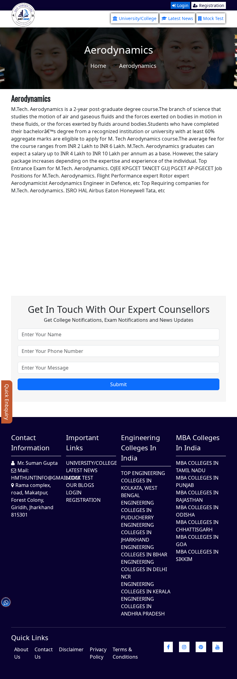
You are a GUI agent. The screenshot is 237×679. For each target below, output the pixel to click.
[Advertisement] (118, 237)
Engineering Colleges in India (140, 447)
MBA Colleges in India (198, 442)
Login (182, 5)
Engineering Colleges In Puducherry (137, 510)
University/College (137, 18)
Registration (211, 5)
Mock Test (213, 18)
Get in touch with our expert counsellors (119, 309)
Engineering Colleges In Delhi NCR (144, 569)
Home (98, 65)
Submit (118, 384)
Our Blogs (80, 485)
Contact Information (30, 442)
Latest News (180, 18)
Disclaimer (71, 649)
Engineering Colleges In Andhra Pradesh (143, 606)
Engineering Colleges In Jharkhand (137, 532)
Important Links (82, 442)
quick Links (29, 637)
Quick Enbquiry (6, 402)
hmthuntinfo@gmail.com (45, 477)
